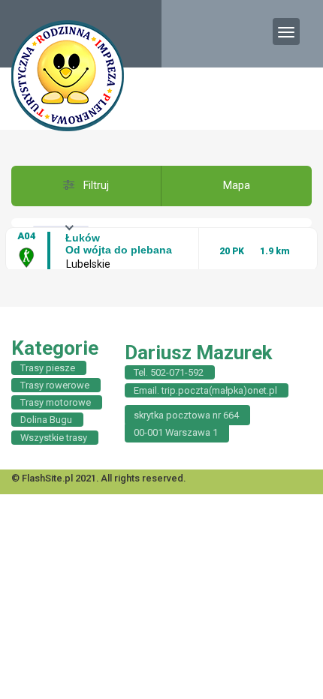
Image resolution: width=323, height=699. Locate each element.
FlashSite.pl (47, 478)
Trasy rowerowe (54, 385)
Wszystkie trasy (53, 437)
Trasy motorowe (55, 402)
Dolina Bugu (46, 419)
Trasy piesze (47, 368)
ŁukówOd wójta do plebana (118, 244)
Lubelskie (88, 264)
